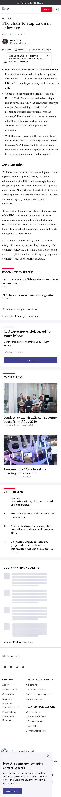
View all (7, 642)
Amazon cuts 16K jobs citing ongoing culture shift (24, 471)
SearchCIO (32, 726)
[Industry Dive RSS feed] (23, 667)
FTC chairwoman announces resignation (28, 295)
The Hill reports (41, 154)
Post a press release (23, 642)
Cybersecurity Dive (36, 716)
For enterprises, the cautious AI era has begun (32, 502)
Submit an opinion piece (38, 694)
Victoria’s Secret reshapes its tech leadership (33, 515)
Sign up (47, 9)
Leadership (32, 316)
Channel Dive (33, 711)
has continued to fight (23, 240)
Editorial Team (9, 689)
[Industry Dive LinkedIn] (4, 667)
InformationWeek (35, 721)
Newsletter (7, 698)
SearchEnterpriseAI (36, 730)
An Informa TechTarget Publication (30, 3)
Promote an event (35, 698)
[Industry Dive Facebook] (11, 667)
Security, (20, 316)
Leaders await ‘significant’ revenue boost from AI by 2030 (30, 419)
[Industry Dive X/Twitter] (17, 667)
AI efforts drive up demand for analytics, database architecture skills (32, 529)
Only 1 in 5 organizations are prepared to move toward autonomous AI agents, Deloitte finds (32, 547)
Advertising (31, 684)
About (5, 684)
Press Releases (10, 711)
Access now (12, 790)
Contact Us (8, 694)
